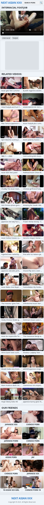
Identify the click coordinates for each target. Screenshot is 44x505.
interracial (6, 38)
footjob (15, 38)
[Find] (41, 2)
